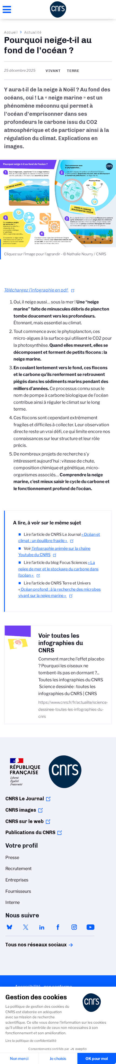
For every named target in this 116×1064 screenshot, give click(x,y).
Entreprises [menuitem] (16, 880)
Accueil (11, 32)
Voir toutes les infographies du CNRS (60, 643)
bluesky (9, 927)
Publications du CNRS (30, 832)
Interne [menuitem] (12, 902)
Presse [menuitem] (12, 857)
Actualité (33, 32)
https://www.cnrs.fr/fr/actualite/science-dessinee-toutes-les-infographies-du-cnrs (73, 709)
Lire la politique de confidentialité (30, 1041)
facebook (58, 927)
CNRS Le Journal (24, 799)
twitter (26, 927)
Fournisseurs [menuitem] (18, 891)
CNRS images (20, 810)
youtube (90, 927)
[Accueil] (58, 9)
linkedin (42, 927)
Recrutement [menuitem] (18, 868)
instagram (74, 927)
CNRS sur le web (24, 821)
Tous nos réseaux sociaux (26, 945)
